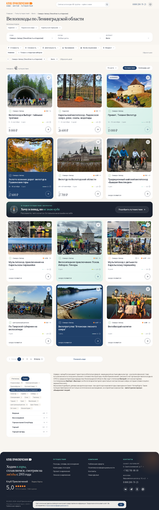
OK (121, 504)
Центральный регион (21, 323)
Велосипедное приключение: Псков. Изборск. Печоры (79, 263)
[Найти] (107, 4)
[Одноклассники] (137, 489)
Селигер (14, 394)
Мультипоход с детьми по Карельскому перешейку (122, 263)
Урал (23, 401)
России (68, 374)
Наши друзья (93, 475)
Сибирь (34, 394)
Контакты (92, 471)
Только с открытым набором (31, 52)
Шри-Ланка (35, 405)
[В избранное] (49, 78)
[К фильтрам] (8, 59)
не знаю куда (51, 209)
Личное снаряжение (61, 475)
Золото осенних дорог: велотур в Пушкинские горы (27, 181)
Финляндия (33, 401)
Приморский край (32, 383)
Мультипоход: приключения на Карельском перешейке (26, 263)
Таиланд (37, 397)
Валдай (123, 379)
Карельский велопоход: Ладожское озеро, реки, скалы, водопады (78, 116)
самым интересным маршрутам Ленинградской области (81, 379)
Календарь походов (61, 467)
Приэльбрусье (16, 386)
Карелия (65, 111)
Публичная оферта (96, 464)
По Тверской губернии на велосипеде (23, 328)
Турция (13, 401)
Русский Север (31, 386)
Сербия (24, 394)
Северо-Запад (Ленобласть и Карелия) (25, 390)
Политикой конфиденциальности (57, 506)
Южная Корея (26, 408)
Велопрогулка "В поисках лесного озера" (77, 328)
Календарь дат (144, 68)
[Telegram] (131, 489)
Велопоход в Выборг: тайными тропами (25, 116)
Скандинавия (16, 397)
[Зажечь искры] (153, 457)
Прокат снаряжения (61, 471)
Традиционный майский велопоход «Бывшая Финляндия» (128, 181)
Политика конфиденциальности (101, 467)
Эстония (14, 408)
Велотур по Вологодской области (77, 179)
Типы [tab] (25, 378)
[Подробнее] (48, 129)
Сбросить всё (147, 53)
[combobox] (81, 4)
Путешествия (130, 68)
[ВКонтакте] (125, 489)
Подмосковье (16, 383)
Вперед (37, 359)
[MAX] (143, 489)
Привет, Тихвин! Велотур (122, 115)
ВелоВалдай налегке (119, 326)
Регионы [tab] (15, 378)
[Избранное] (150, 4)
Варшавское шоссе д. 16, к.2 (134, 478)
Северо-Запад (18, 111)
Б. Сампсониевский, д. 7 (132, 466)
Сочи (27, 397)
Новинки (11, 52)
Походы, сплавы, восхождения (66, 464)
